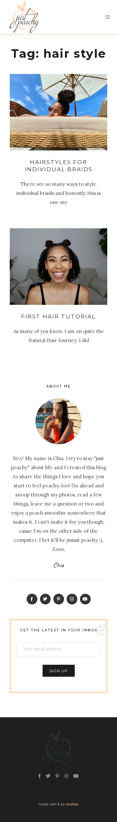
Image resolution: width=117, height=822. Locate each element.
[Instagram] (72, 599)
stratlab (72, 804)
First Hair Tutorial (58, 316)
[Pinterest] (58, 599)
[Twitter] (45, 599)
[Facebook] (32, 599)
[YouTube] (85, 599)
